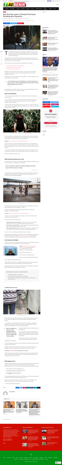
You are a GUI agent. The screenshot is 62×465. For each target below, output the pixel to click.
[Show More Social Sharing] (25, 23)
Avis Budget (23, 247)
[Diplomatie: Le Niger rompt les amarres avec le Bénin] (45, 44)
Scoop (32, 8)
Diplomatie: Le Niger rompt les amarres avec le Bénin (53, 44)
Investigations (39, 8)
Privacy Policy (51, 126)
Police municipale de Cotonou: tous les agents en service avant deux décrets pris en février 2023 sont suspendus (21, 410)
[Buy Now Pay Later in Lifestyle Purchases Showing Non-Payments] (21, 37)
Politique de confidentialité (24, 459)
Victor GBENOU (8, 20)
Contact (16, 459)
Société (23, 8)
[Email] (1, 64)
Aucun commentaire (27, 20)
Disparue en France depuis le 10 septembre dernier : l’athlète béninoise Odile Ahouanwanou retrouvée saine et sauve (53, 93)
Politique (12, 8)
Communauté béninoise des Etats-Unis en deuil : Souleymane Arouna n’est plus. (53, 38)
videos (18, 8)
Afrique (30, 457)
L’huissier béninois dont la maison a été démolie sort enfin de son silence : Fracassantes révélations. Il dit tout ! (53, 32)
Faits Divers (45, 9)
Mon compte (41, 459)
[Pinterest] (1, 61)
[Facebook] (1, 54)
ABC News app (12, 350)
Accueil (6, 8)
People (50, 8)
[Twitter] (1, 57)
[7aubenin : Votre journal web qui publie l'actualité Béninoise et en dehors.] (14, 4)
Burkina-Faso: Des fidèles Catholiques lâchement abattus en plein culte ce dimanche (53, 49)
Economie (41, 457)
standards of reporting (25, 235)
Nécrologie (55, 457)
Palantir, (24, 249)
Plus (55, 8)
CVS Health (25, 246)
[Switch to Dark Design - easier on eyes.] (58, 8)
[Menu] (60, 9)
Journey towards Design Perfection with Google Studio (18, 213)
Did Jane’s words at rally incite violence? (13, 67)
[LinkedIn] (1, 59)
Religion (26, 457)
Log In (46, 459)
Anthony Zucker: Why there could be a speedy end (15, 65)
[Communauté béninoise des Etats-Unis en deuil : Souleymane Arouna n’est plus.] (45, 38)
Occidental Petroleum (32, 246)
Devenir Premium (34, 459)
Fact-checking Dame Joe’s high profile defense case (18, 141)
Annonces (50, 457)
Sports (28, 8)
